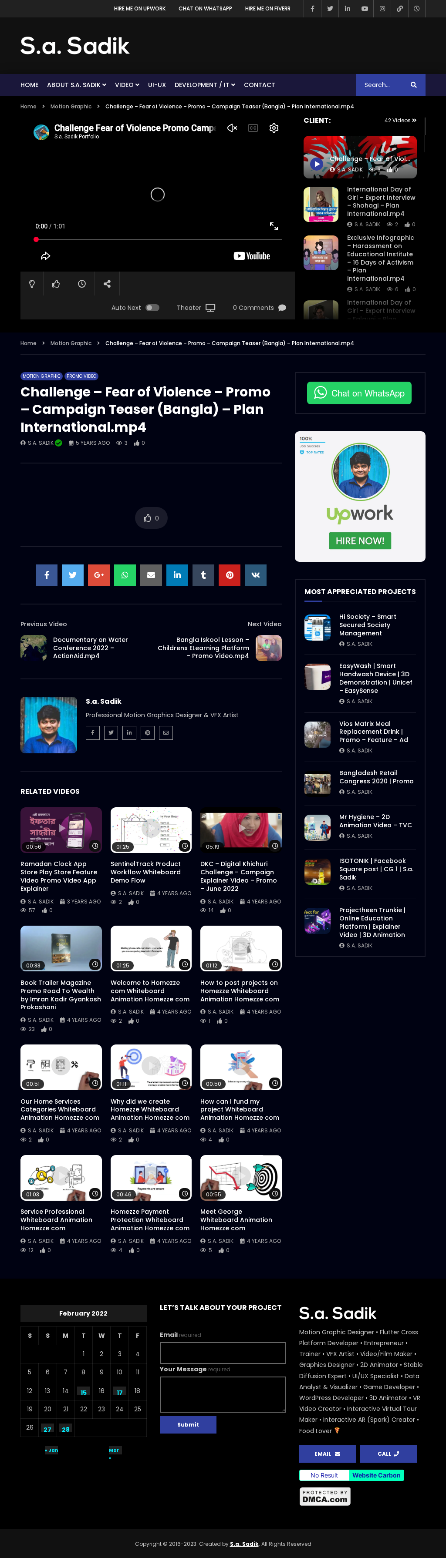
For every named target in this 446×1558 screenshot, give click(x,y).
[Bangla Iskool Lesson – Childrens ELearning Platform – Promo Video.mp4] (269, 648)
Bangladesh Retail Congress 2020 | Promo (376, 777)
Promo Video (81, 376)
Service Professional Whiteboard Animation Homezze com (56, 1219)
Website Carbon (376, 1475)
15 (84, 1391)
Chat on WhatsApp (205, 8)
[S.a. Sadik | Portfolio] (75, 45)
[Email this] (151, 575)
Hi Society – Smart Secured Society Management (367, 625)
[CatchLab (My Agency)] (399, 8)
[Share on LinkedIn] (177, 575)
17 (120, 1391)
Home (29, 85)
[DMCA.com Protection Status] (362, 1497)
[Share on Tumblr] (203, 575)
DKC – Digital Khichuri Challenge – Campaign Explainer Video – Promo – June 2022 (238, 876)
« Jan (51, 1450)
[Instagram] (382, 8)
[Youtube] (364, 8)
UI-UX (157, 85)
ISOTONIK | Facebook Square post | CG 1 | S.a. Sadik (376, 869)
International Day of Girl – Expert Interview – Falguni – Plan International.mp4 (381, 315)
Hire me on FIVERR (268, 8)
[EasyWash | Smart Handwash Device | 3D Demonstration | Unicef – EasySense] (317, 677)
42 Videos (398, 120)
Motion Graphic (71, 106)
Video (124, 85)
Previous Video (43, 624)
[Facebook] (312, 8)
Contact (259, 85)
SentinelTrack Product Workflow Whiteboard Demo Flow (146, 872)
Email (180, 1334)
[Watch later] (417, 8)
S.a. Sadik (367, 224)
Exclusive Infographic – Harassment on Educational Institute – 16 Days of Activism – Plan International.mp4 (380, 258)
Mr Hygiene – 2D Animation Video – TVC (375, 821)
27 (47, 1428)
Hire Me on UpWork (140, 8)
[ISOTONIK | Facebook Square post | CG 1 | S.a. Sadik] (317, 872)
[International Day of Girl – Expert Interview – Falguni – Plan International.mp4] (321, 317)
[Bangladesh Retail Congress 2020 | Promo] (317, 784)
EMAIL (324, 1453)
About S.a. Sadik (74, 85)
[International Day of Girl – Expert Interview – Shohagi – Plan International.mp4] (321, 204)
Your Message (195, 1369)
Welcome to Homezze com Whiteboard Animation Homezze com (150, 991)
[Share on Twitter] (73, 575)
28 (66, 1428)
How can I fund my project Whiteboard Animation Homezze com (239, 1109)
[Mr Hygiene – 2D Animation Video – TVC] (317, 828)
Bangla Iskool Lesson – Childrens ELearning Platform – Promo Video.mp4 (203, 648)
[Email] (166, 733)
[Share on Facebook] (46, 575)
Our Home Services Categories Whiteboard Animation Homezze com (59, 1109)
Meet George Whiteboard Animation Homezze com (236, 1219)
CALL (386, 1453)
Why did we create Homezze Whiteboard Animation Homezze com (150, 1109)
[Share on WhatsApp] (125, 575)
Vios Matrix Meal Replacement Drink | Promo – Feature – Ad (373, 732)
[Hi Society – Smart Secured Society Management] (317, 627)
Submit (188, 1424)
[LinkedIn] (347, 8)
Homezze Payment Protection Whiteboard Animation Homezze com (150, 1219)
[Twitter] (329, 8)
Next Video (265, 624)
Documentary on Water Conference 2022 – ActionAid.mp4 (90, 648)
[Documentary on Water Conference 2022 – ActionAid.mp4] (33, 648)
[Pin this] (229, 575)
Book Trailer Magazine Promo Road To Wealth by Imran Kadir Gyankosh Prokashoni (60, 995)
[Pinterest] (148, 733)
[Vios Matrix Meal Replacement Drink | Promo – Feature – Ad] (317, 735)
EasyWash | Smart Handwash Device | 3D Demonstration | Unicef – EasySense (375, 678)
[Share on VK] (256, 575)
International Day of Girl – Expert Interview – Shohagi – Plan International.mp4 (381, 201)
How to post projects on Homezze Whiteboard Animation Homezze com (239, 991)
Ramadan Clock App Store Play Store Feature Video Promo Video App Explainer (58, 876)
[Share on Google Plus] (99, 575)
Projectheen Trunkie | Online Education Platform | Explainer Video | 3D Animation (372, 922)
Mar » (114, 1450)
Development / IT (202, 85)
